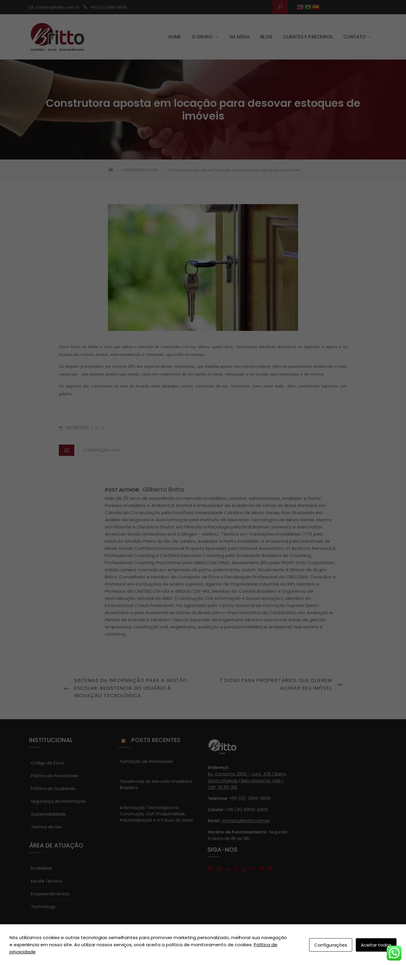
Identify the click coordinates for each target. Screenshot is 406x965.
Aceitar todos (376, 945)
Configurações (330, 945)
